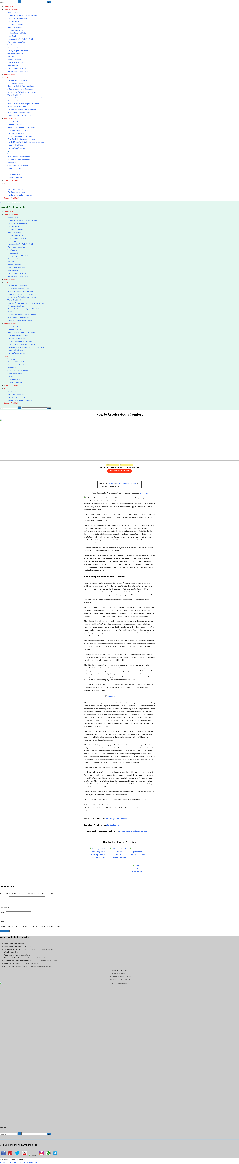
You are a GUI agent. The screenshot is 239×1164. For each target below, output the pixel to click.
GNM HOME (8, 7)
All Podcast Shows (14, 124)
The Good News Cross (16, 192)
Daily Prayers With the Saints (18, 113)
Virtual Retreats (13, 174)
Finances (10, 57)
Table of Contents (11, 9)
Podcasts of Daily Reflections (18, 160)
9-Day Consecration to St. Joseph (20, 89)
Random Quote (9, 74)
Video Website (13, 121)
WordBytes (111, 484)
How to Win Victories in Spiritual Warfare (23, 104)
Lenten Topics (12, 12)
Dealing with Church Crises (17, 71)
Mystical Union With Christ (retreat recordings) (25, 142)
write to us (144, 493)
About (6, 183)
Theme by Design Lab (28, 1162)
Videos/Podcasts (10, 118)
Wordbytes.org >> (114, 825)
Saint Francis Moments (16, 62)
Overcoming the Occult (16, 54)
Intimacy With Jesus (15, 30)
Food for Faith (12, 65)
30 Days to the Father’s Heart (18, 83)
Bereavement (12, 48)
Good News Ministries (15, 189)
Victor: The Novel (14, 95)
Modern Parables (14, 60)
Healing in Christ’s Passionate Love (20, 86)
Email (3, 917)
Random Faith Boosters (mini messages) (22, 15)
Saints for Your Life (14, 168)
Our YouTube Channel (16, 148)
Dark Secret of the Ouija (16, 107)
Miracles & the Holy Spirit (17, 18)
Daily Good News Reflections (18, 157)
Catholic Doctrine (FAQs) (16, 33)
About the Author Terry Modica (19, 115)
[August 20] (110, 696)
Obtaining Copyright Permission (19, 195)
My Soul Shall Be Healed (17, 80)
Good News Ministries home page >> (135, 831)
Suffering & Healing (15, 24)
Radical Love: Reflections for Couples (21, 92)
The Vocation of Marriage (17, 68)
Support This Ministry (12, 198)
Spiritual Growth (13, 21)
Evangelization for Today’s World (20, 39)
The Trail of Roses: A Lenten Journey (21, 110)
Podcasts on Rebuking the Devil (19, 136)
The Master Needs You (16, 42)
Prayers (10, 171)
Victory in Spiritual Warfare (18, 51)
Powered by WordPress (9, 1162)
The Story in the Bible (16, 133)
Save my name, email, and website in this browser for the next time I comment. (32, 926)
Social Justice (12, 45)
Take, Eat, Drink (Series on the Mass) (21, 139)
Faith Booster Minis (14, 27)
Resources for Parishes (16, 177)
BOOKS (6, 77)
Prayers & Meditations (16, 145)
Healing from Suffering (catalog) (126, 484)
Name (3, 912)
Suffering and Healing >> (116, 819)
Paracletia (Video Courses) (17, 130)
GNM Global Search (11, 180)
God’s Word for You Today (17, 166)
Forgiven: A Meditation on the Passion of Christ (25, 98)
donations (120, 971)
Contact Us (11, 186)
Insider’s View (12, 163)
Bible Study (12, 36)
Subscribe (11, 154)
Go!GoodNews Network (13, 949)
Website (3, 921)
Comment (4, 908)
